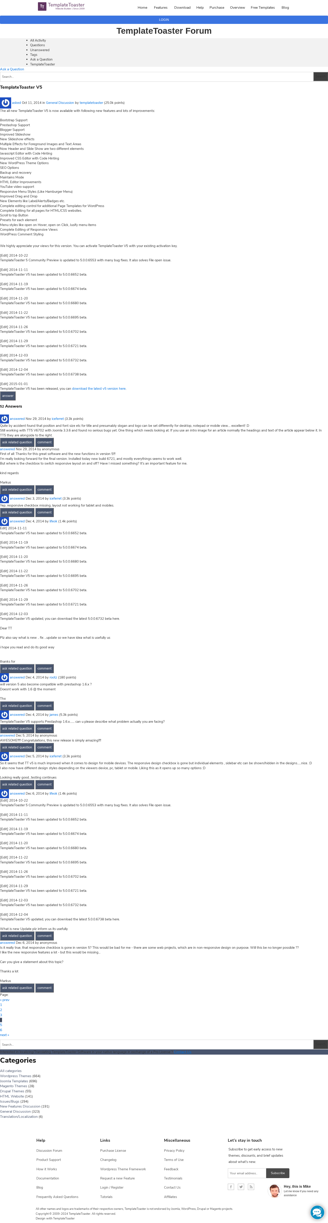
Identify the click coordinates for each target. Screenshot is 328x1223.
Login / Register (111, 1187)
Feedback (171, 1169)
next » (4, 1034)
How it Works (46, 1169)
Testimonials (173, 1178)
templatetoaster (91, 102)
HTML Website (12, 1096)
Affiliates (170, 1197)
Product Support (48, 1160)
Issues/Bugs (9, 1101)
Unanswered (40, 50)
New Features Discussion (20, 1106)
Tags (33, 54)
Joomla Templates (14, 1081)
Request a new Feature (117, 1178)
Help (200, 7)
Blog (285, 7)
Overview (237, 7)
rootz (53, 677)
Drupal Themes (12, 1091)
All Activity (38, 40)
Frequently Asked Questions (57, 1197)
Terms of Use (174, 1160)
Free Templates (263, 7)
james (54, 714)
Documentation (47, 1178)
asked (16, 102)
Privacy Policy (174, 1150)
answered (17, 419)
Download (182, 7)
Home (142, 7)
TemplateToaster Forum (164, 31)
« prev (4, 999)
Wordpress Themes (15, 1076)
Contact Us (182, 1051)
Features (161, 7)
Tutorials (106, 1197)
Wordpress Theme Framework (123, 1169)
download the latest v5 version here (99, 388)
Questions (37, 45)
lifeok (53, 521)
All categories (11, 1070)
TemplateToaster (42, 64)
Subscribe (278, 1173)
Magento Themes (13, 1086)
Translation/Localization (19, 1116)
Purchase (217, 7)
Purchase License (113, 1150)
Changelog (108, 1160)
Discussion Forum (49, 1150)
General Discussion (60, 102)
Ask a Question (41, 59)
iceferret (58, 419)
